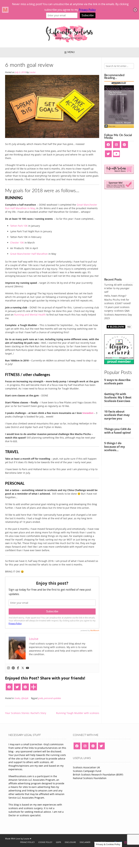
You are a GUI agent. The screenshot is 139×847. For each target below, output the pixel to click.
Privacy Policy (27, 842)
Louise (32, 72)
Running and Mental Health (30, 314)
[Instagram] (8, 668)
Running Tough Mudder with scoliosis (77, 713)
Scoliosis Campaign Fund (87, 771)
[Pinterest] (13, 668)
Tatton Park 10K (19, 225)
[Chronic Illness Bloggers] (119, 363)
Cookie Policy (45, 842)
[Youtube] (27, 668)
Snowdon (87, 413)
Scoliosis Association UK (86, 767)
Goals (17, 698)
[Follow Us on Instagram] (125, 842)
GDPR (58, 842)
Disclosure (70, 842)
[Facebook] (17, 668)
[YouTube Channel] (116, 155)
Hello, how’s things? (115, 295)
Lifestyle (24, 698)
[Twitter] (22, 668)
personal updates (52, 698)
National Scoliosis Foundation (89, 778)
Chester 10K (17, 242)
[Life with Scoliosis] (69, 33)
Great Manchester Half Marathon (29, 253)
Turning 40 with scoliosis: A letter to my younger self (118, 288)
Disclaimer (85, 842)
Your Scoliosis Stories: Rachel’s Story (25, 713)
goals (40, 698)
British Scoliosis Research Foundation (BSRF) (98, 774)
